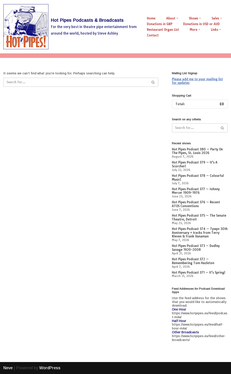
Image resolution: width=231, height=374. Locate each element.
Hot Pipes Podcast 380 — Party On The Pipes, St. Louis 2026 (197, 151)
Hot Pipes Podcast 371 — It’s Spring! (198, 272)
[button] (177, 18)
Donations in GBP (159, 24)
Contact (153, 35)
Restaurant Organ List (163, 30)
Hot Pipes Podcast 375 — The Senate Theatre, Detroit (199, 217)
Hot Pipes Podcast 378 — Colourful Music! (198, 178)
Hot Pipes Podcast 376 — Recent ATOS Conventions (196, 204)
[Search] (153, 82)
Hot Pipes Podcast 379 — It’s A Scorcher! (194, 164)
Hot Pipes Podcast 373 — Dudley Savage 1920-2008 (196, 248)
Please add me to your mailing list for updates (197, 81)
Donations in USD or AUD (201, 24)
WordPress (49, 368)
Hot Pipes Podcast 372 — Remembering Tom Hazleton (193, 261)
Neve (8, 368)
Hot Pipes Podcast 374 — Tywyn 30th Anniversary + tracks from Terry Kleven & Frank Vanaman (200, 233)
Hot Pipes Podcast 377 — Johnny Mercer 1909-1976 (196, 191)
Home (151, 18)
